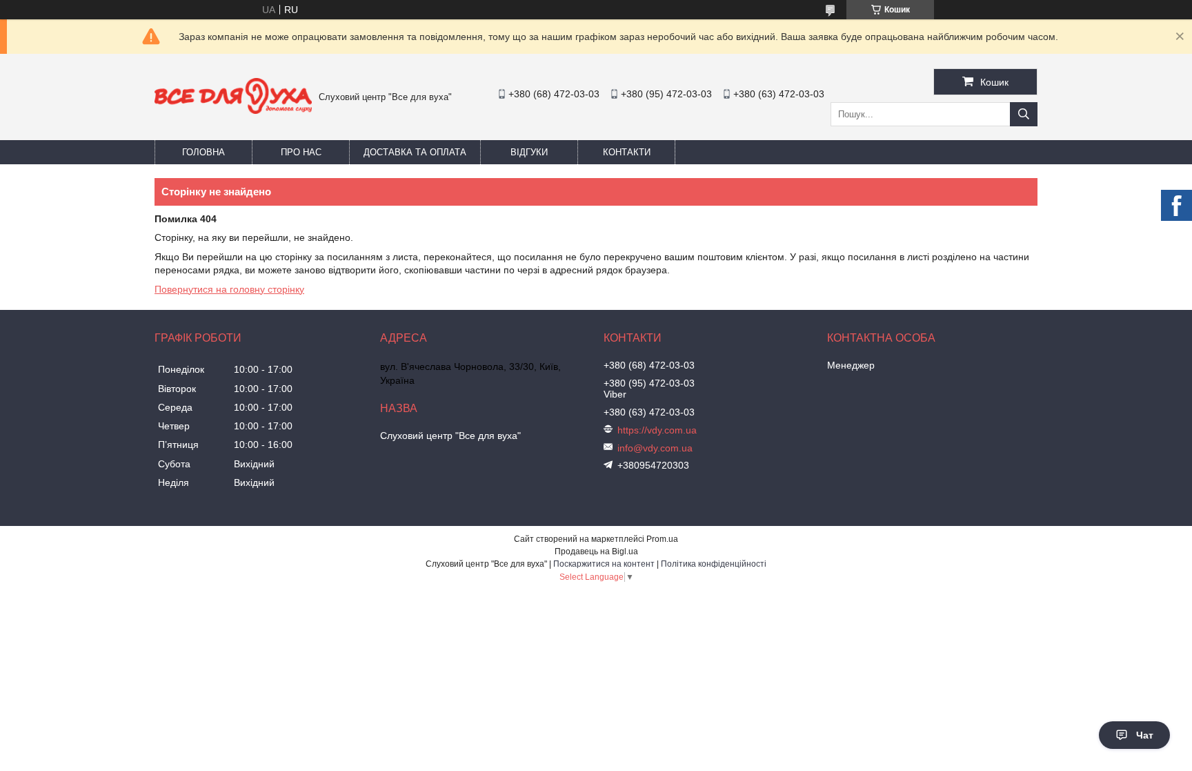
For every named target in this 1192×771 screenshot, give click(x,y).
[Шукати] (1023, 114)
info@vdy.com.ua (655, 447)
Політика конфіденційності (713, 564)
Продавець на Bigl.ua (596, 551)
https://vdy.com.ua (657, 430)
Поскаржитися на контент (604, 564)
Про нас (301, 152)
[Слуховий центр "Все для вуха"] (233, 110)
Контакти (626, 152)
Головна (203, 152)
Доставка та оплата (415, 152)
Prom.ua (662, 539)
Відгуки (529, 152)
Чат (1144, 735)
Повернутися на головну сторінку (229, 289)
